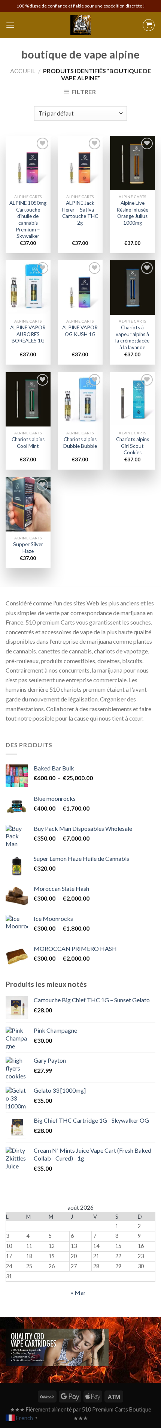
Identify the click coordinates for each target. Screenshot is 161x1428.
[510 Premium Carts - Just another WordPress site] (80, 25)
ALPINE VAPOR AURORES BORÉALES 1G (28, 334)
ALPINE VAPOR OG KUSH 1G (80, 330)
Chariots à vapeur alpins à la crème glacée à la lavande (132, 337)
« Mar (78, 1292)
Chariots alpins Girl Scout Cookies (132, 445)
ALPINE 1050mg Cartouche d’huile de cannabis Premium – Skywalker (27, 219)
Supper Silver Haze (28, 547)
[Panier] (149, 25)
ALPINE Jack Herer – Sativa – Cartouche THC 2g (80, 213)
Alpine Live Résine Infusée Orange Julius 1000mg (132, 213)
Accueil (22, 70)
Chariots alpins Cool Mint (28, 442)
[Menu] (10, 25)
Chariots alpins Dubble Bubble (80, 442)
